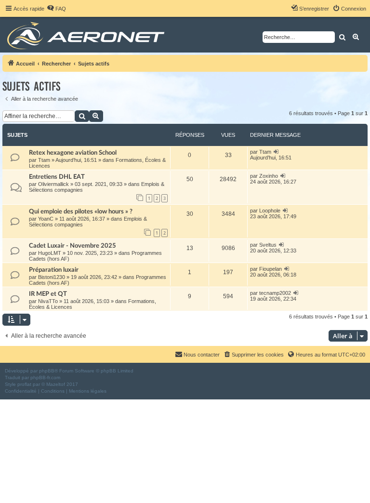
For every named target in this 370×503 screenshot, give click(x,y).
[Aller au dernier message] (276, 152)
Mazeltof (55, 384)
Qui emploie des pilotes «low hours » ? (80, 211)
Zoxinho (268, 176)
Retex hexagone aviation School (73, 152)
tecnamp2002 (275, 293)
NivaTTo (48, 301)
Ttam (44, 160)
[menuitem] (56, 8)
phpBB (46, 370)
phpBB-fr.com (45, 377)
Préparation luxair (54, 269)
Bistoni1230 (51, 277)
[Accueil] (87, 34)
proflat (24, 384)
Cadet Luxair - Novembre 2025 (72, 245)
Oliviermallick (53, 184)
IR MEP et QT (48, 294)
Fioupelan (270, 269)
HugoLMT (49, 253)
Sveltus (268, 245)
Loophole (269, 210)
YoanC (45, 219)
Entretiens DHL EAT (57, 176)
